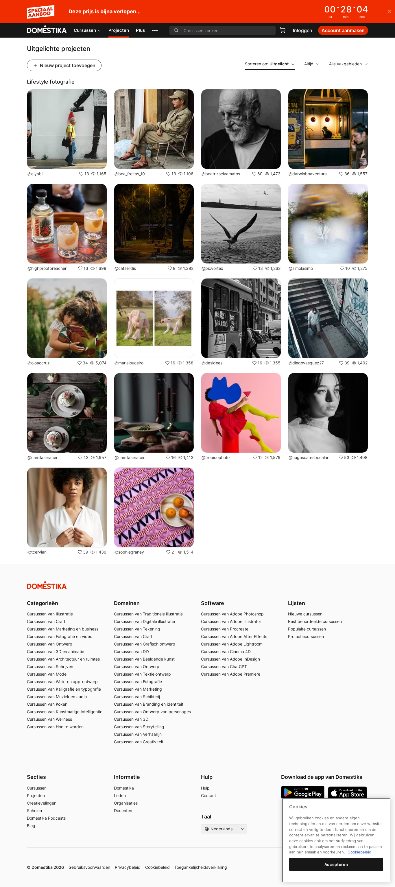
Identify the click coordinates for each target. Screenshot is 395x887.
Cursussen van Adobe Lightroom (232, 643)
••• (155, 30)
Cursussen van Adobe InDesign (230, 659)
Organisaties (126, 803)
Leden (120, 795)
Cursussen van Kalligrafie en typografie (64, 689)
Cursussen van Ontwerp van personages (152, 711)
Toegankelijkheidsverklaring (200, 867)
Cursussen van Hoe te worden (55, 726)
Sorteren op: (267, 63)
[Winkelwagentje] (282, 30)
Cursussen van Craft (46, 621)
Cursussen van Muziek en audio (57, 696)
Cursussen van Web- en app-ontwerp (62, 681)
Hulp (205, 787)
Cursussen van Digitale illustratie (144, 621)
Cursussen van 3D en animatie (55, 651)
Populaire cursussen (307, 628)
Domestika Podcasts (46, 818)
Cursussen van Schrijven (50, 666)
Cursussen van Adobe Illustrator (231, 621)
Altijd (308, 63)
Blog (31, 825)
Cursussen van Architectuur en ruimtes (63, 659)
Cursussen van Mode (47, 674)
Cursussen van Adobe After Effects (234, 636)
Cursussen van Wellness (49, 719)
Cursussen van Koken (47, 704)
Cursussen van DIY (131, 651)
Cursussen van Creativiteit (138, 741)
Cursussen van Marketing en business (62, 628)
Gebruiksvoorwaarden (89, 867)
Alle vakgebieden (345, 63)
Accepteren (336, 864)
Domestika (124, 787)
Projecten (118, 30)
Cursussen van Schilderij (137, 696)
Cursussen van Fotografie (138, 681)
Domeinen (127, 603)
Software (212, 603)
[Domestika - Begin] (47, 30)
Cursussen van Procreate (224, 628)
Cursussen (85, 30)
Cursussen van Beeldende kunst (144, 659)
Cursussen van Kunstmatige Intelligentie (64, 711)
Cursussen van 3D (131, 719)
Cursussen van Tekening (137, 628)
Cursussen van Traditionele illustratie (148, 613)
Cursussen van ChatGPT (224, 666)
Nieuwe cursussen (305, 613)
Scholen (34, 810)
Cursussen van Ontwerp (49, 643)
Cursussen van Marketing (138, 689)
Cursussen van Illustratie (50, 613)
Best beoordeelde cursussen (315, 621)
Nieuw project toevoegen (67, 65)
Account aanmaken (343, 30)
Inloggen (302, 30)
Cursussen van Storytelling (139, 726)
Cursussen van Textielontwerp (142, 674)
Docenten (123, 810)
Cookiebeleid (157, 867)
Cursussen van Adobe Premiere (230, 674)
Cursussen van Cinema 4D (226, 651)
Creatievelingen (41, 803)
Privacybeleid (128, 867)
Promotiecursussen (306, 636)
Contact (208, 795)
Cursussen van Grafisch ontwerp (144, 643)
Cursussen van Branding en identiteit (148, 704)
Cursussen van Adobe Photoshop (232, 613)
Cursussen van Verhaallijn (138, 734)
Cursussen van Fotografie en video (59, 636)
